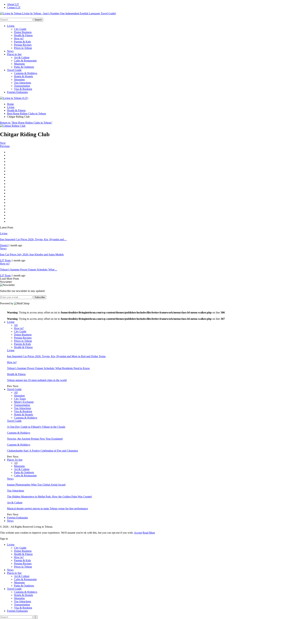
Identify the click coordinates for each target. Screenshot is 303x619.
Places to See (14, 54)
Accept (138, 532)
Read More (149, 532)
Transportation (22, 85)
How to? (19, 38)
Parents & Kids (22, 41)
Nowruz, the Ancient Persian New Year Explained (35, 438)
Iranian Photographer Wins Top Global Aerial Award (36, 484)
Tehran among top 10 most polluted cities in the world (37, 380)
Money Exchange (24, 401)
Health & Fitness (23, 35)
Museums (19, 63)
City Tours (20, 398)
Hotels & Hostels (23, 76)
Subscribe (40, 297)
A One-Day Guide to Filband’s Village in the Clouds (36, 426)
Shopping (19, 79)
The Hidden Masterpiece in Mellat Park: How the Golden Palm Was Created (49, 496)
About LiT (13, 4)
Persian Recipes (23, 44)
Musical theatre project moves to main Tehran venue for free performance (47, 508)
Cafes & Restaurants (25, 60)
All (16, 325)
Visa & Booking (23, 88)
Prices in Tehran (23, 47)
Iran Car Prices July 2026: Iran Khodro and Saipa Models (32, 254)
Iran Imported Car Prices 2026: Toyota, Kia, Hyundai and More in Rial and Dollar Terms (56, 356)
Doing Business (23, 32)
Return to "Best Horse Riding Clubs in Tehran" (26, 122)
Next (2, 142)
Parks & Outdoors (24, 66)
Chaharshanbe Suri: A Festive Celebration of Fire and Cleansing (42, 450)
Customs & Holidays (25, 73)
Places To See (14, 459)
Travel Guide (14, 70)
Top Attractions (22, 82)
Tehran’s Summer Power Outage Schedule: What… (28, 269)
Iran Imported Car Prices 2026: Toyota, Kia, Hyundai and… (33, 239)
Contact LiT (14, 7)
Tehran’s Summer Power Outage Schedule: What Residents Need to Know (48, 368)
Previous (5, 146)
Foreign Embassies (17, 92)
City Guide (20, 29)
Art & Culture (21, 57)
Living (10, 25)
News (10, 51)
